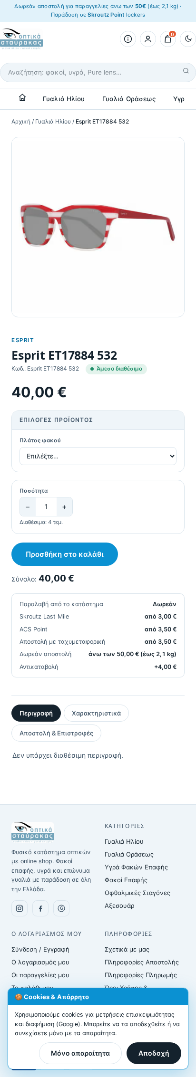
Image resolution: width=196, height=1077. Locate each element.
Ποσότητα (34, 490)
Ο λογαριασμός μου (40, 962)
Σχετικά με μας (127, 949)
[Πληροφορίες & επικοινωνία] (128, 39)
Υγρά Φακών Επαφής (136, 867)
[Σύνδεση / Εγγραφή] (148, 39)
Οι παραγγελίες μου (40, 975)
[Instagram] (19, 908)
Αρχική (20, 121)
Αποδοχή (153, 1053)
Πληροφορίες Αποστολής (142, 962)
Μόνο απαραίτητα (80, 1053)
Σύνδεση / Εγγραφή (40, 949)
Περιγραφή (36, 713)
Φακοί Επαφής (126, 880)
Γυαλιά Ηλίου (64, 99)
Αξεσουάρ (119, 905)
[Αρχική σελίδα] (22, 97)
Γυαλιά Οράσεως (129, 99)
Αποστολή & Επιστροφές (56, 733)
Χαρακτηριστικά (96, 713)
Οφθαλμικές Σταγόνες (137, 892)
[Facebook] (40, 908)
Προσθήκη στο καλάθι (65, 554)
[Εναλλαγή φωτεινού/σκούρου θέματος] (188, 39)
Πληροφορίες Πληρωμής (141, 975)
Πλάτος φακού (40, 440)
